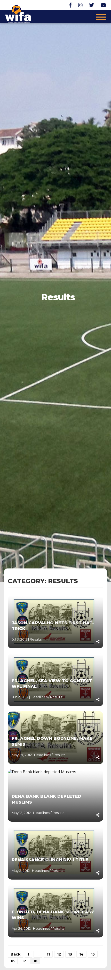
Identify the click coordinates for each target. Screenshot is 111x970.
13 (70, 954)
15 (93, 954)
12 (59, 954)
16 (13, 961)
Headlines (39, 697)
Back (15, 954)
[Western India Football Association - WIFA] (18, 13)
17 (24, 961)
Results (36, 639)
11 (48, 954)
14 (81, 954)
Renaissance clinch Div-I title (50, 859)
